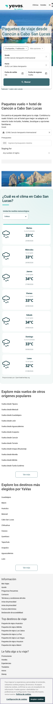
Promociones (6, 656)
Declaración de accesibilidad (12, 613)
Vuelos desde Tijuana (9, 404)
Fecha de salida (11, 72)
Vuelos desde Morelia (9, 454)
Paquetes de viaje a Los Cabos (13, 631)
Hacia (7, 64)
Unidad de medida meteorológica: (16, 211)
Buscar (27, 82)
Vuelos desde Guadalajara (11, 415)
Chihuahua (5, 525)
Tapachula (5, 542)
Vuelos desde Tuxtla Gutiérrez (12, 466)
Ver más (26, 474)
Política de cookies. (23, 694)
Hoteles (43, 5)
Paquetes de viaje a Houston (12, 642)
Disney (4, 674)
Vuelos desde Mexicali (9, 410)
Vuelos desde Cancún (9, 438)
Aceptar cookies (37, 699)
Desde (7, 55)
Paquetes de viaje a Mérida (11, 627)
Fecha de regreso (35, 72)
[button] (13, 75)
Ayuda (3, 587)
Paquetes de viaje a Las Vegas (13, 638)
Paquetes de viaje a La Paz (11, 634)
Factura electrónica (8, 609)
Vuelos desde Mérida (9, 460)
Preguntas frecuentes (9, 591)
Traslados (5, 667)
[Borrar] (46, 56)
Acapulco (5, 548)
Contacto (5, 595)
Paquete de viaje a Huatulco (12, 623)
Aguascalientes (7, 553)
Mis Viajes (5, 584)
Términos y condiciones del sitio (13, 598)
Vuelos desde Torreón (9, 443)
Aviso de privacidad (8, 602)
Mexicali (4, 514)
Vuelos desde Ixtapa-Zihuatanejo (13, 449)
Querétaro (5, 537)
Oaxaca (4, 531)
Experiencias (6, 663)
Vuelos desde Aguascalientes (12, 426)
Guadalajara (6, 497)
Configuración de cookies (16, 699)
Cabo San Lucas (7, 520)
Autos (3, 671)
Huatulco (5, 508)
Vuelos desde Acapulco (10, 432)
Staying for (6, 148)
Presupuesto (6, 138)
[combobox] (26, 132)
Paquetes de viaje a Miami (11, 645)
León (3, 559)
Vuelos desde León (8, 421)
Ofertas (35, 5)
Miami (3, 503)
